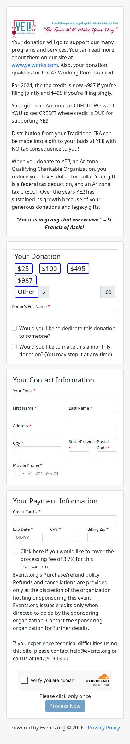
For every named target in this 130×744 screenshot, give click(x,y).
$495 (78, 268)
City (18, 443)
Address (22, 425)
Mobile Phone (27, 465)
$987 (25, 280)
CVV (55, 529)
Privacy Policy (104, 727)
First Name (25, 408)
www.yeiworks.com (35, 64)
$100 (49, 268)
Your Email (24, 391)
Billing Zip (98, 529)
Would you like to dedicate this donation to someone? (67, 332)
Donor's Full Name (31, 306)
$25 (23, 268)
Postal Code (103, 445)
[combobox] (23, 473)
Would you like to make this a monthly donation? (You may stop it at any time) (65, 350)
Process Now (65, 705)
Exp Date (23, 529)
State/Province (83, 445)
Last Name (80, 408)
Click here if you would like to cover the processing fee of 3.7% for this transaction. (67, 559)
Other (26, 291)
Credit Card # (27, 512)
